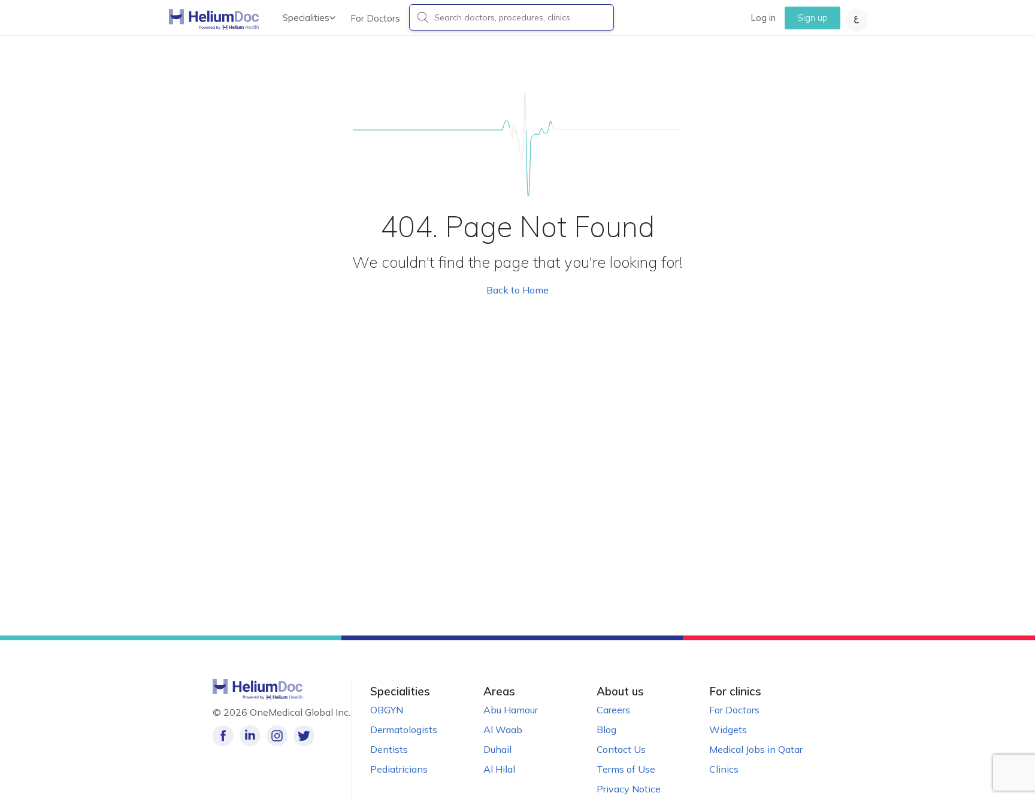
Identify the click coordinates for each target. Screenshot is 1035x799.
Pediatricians (399, 769)
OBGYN (386, 710)
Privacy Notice (629, 789)
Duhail (497, 749)
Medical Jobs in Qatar (756, 749)
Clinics (724, 769)
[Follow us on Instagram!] (277, 735)
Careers (613, 710)
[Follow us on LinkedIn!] (250, 735)
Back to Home (517, 290)
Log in (763, 17)
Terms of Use (626, 769)
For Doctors (375, 18)
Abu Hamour (510, 710)
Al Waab (502, 730)
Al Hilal (499, 769)
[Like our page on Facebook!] (223, 735)
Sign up (812, 17)
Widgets (728, 730)
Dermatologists (403, 730)
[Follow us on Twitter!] (303, 735)
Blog (606, 730)
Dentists (389, 749)
